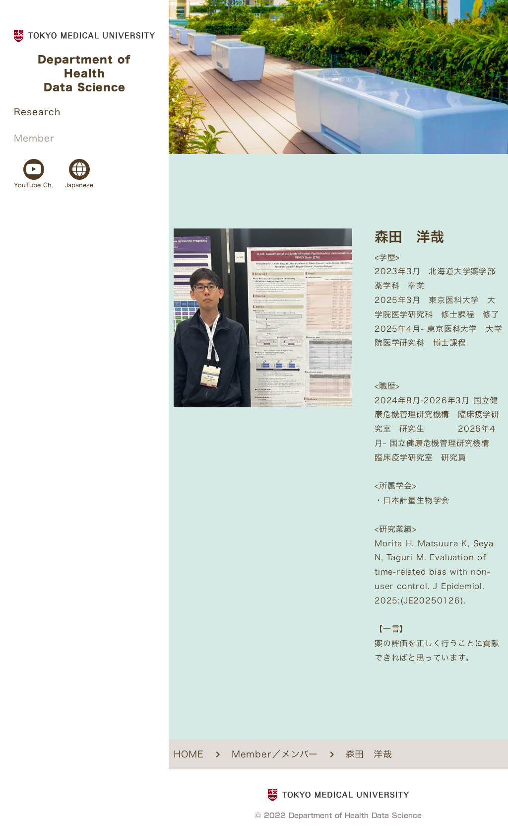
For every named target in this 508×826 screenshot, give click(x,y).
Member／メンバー (275, 754)
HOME (189, 754)
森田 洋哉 (369, 754)
